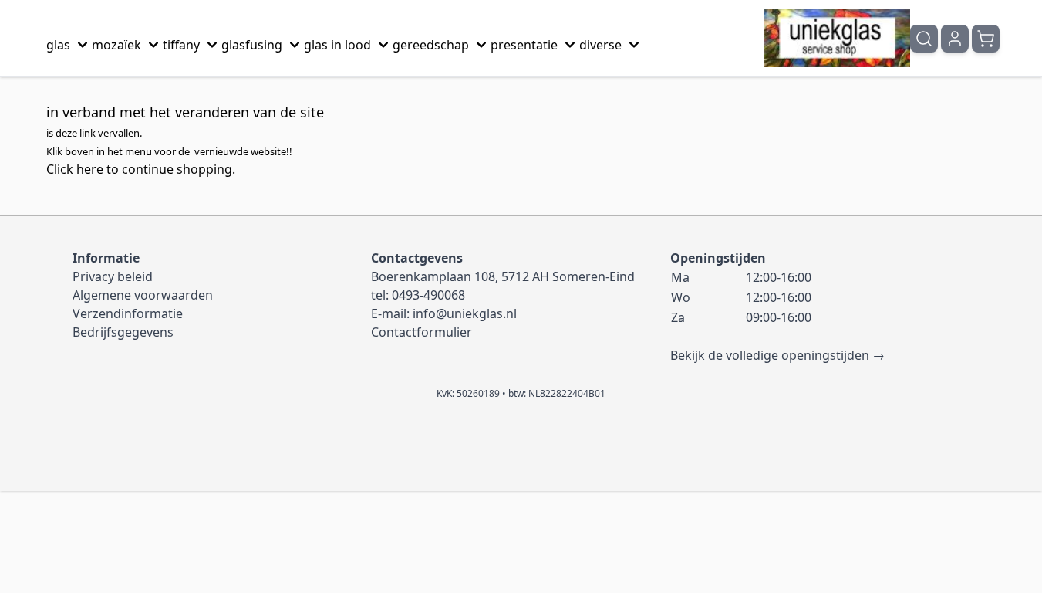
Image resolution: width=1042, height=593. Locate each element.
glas (58, 44)
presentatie (524, 44)
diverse (600, 44)
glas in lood (337, 44)
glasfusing (251, 44)
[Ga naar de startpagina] (837, 38)
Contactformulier (421, 332)
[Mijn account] (955, 39)
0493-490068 (428, 294)
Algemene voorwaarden (143, 294)
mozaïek (116, 44)
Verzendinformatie (128, 313)
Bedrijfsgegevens (123, 332)
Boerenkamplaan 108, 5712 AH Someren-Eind (503, 276)
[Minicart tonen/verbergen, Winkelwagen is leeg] (986, 39)
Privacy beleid (113, 276)
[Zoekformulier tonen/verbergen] (924, 39)
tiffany (181, 44)
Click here (74, 169)
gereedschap (431, 44)
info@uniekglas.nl (465, 313)
